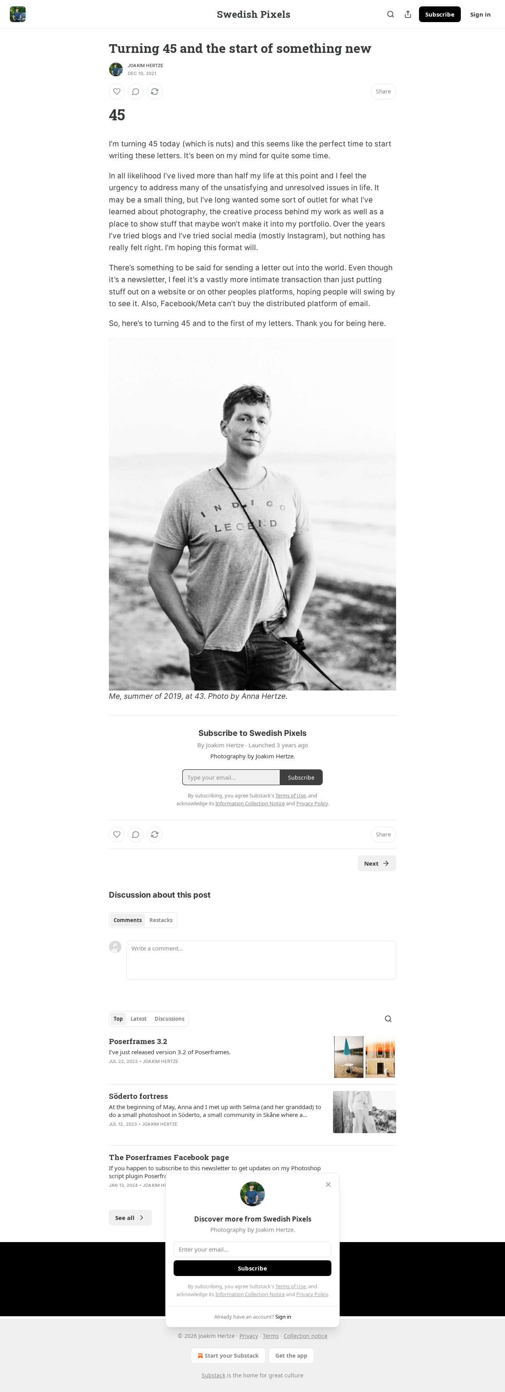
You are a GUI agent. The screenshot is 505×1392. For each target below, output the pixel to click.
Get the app (291, 1355)
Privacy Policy (312, 1294)
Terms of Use (290, 1286)
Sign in (480, 14)
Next (371, 863)
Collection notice (305, 1336)
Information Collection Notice (250, 1294)
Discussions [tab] (169, 1018)
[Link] (98, 114)
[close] (328, 1184)
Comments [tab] (128, 920)
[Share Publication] (408, 14)
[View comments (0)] (136, 91)
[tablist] (143, 920)
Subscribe (439, 14)
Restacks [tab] (161, 920)
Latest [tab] (139, 1018)
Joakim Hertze (146, 65)
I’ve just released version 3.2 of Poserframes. (170, 1052)
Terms (271, 1336)
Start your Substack (232, 1355)
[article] (252, 1057)
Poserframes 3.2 (138, 1041)
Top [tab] (118, 1018)
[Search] (390, 14)
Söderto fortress (138, 1096)
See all (125, 1218)
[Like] (117, 91)
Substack (213, 1375)
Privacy (248, 1336)
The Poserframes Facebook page (169, 1157)
